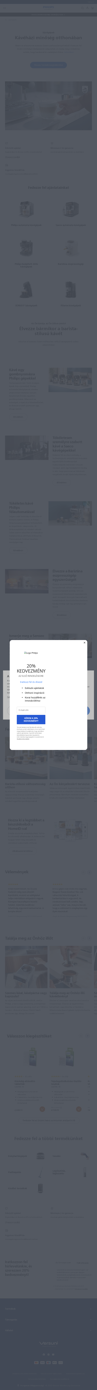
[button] (84, 642)
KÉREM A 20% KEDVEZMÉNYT (31, 719)
